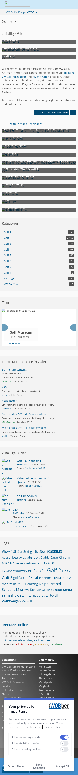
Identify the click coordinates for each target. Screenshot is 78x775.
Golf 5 (28, 577)
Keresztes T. (21, 525)
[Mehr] (73, 112)
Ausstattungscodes (14, 674)
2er (20, 551)
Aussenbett (10, 557)
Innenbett (46, 578)
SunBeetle (22, 464)
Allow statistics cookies (25, 743)
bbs (30, 557)
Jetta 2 (66, 578)
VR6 (4, 387)
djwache (21, 482)
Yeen (48, 640)
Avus (22, 557)
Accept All (62, 766)
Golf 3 (7, 577)
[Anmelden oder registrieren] (60, 4)
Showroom (45, 678)
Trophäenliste (47, 690)
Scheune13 (10, 589)
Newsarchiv (9, 694)
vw (24, 601)
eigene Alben (41, 76)
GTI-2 (5, 395)
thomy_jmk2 (8, 408)
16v (35, 551)
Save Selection (39, 766)
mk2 (20, 583)
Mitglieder (45, 686)
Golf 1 (41, 570)
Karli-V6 (39, 640)
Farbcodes (8, 678)
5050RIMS (54, 551)
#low (6, 551)
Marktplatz (45, 682)
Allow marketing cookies (26, 749)
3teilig (27, 552)
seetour (56, 590)
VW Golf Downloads (14, 682)
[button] (50, 4)
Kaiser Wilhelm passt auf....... (35, 478)
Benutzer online (15, 624)
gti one (7, 640)
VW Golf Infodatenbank (16, 670)
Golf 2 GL (68, 571)
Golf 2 (54, 570)
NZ (41, 583)
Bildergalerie (47, 674)
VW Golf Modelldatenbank (18, 666)
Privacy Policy (51, 727)
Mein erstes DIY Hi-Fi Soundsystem (24, 414)
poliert (49, 583)
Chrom (64, 557)
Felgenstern (34, 563)
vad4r (5, 435)
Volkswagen (11, 601)
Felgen (20, 563)
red (58, 583)
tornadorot (37, 595)
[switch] (64, 737)
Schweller (43, 590)
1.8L (13, 552)
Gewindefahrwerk (14, 571)
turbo (50, 595)
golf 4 (17, 577)
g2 (45, 563)
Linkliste (7, 686)
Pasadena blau (22, 640)
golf (31, 570)
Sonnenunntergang (14, 369)
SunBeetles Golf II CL (36, 468)
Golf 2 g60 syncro (30, 516)
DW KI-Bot (45, 694)
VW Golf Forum (48, 670)
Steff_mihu (18, 513)
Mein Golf (45, 666)
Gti (36, 577)
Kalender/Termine (13, 690)
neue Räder (9, 400)
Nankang (31, 584)
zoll (29, 601)
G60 (15, 509)
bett (37, 557)
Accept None (15, 766)
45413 (19, 522)
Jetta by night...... (33, 485)
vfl (56, 595)
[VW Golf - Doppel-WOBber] (17, 4)
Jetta (57, 577)
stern (24, 595)
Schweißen (28, 590)
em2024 (8, 563)
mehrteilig (9, 584)
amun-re (21, 499)
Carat (54, 557)
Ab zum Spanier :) (28, 496)
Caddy (45, 557)
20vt (42, 552)
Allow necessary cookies (27, 737)
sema (67, 589)
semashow (10, 595)
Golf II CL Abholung (29, 461)
